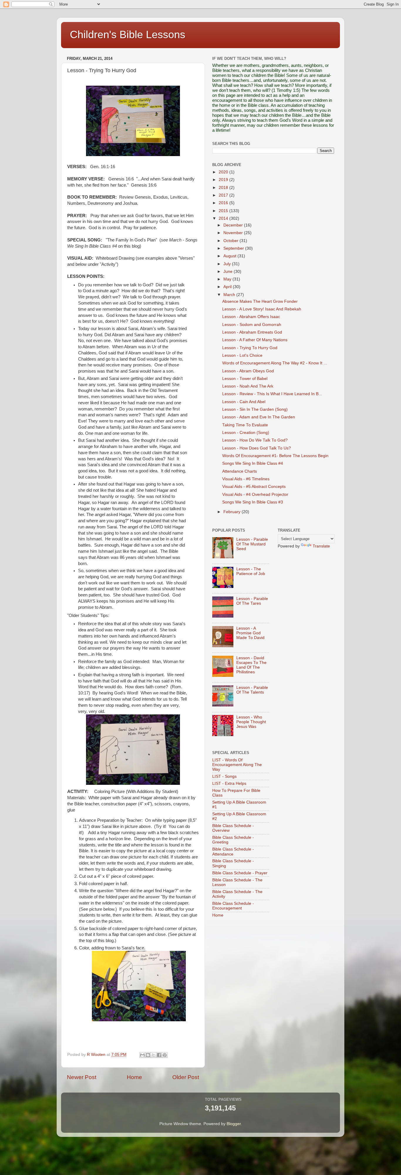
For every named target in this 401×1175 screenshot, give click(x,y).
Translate (321, 546)
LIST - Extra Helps (229, 783)
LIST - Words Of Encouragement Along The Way (237, 765)
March (229, 295)
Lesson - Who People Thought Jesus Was (251, 722)
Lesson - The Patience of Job (250, 571)
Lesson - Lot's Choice (242, 355)
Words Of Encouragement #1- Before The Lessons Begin (275, 456)
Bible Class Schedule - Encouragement (233, 905)
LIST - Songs (224, 776)
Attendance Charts (239, 471)
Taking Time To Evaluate (245, 425)
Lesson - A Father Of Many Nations (254, 340)
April (228, 287)
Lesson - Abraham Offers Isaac (251, 317)
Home (134, 1077)
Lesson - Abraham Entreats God (252, 332)
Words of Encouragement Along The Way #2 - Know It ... (274, 363)
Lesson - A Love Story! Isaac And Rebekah (261, 309)
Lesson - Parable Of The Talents (252, 689)
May (227, 279)
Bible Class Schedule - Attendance (233, 851)
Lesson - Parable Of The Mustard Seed (252, 544)
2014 (224, 218)
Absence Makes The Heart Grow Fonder (260, 301)
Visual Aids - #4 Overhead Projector (255, 494)
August (230, 256)
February (232, 512)
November (233, 233)
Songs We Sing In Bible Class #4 (252, 463)
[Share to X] (153, 1055)
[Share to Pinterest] (165, 1055)
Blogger (234, 1124)
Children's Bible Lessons (127, 34)
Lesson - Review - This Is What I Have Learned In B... (272, 394)
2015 (224, 211)
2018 (224, 187)
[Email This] (142, 1055)
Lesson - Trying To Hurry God (249, 348)
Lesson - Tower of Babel (244, 378)
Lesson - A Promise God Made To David (250, 633)
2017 (224, 195)
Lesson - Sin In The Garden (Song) (255, 409)
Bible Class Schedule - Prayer (239, 873)
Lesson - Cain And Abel (243, 402)
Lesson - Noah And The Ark (247, 386)
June (228, 271)
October (231, 241)
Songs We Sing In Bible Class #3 (252, 502)
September (234, 248)
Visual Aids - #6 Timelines (245, 479)
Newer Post (81, 1077)
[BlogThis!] (148, 1055)
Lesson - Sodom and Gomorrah (251, 324)
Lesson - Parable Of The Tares (252, 601)
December (233, 225)
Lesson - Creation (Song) (245, 432)
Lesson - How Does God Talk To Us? (256, 448)
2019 (224, 179)
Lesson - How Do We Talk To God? (255, 440)
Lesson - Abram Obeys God (248, 371)
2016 (224, 203)
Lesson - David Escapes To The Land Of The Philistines (251, 665)
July (227, 264)
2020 (224, 172)
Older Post (185, 1077)
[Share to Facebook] (159, 1055)
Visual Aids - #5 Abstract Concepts (254, 486)
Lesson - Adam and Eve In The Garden (258, 417)
